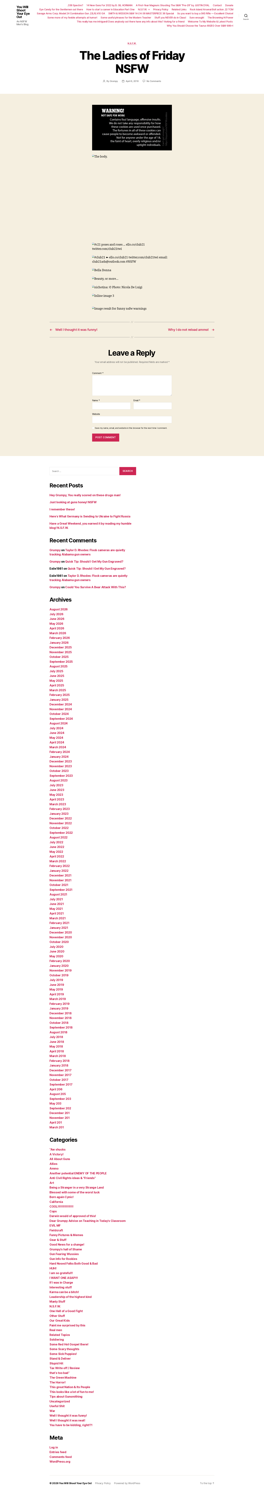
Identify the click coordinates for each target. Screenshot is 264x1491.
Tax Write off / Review (65, 1368)
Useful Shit (57, 1406)
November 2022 (61, 823)
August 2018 (58, 1032)
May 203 (55, 1103)
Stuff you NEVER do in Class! (170, 17)
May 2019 (56, 989)
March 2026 (58, 633)
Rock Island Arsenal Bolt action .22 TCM (211, 9)
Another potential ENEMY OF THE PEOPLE (78, 1173)
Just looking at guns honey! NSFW (73, 502)
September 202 (60, 1108)
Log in (54, 1447)
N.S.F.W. (142, 9)
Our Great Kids (60, 1320)
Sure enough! (196, 17)
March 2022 (58, 861)
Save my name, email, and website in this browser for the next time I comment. (131, 428)
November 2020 (61, 937)
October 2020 (59, 942)
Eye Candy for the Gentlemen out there (61, 9)
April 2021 (57, 913)
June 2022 (57, 847)
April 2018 (57, 1051)
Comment (98, 373)
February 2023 (60, 809)
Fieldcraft (56, 1230)
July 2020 (56, 947)
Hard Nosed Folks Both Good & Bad (74, 1263)
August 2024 (59, 723)
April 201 (56, 1122)
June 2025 (57, 676)
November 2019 (61, 970)
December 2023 (61, 761)
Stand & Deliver (60, 1358)
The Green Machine (63, 1377)
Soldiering (57, 1339)
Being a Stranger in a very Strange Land (77, 1187)
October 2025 (59, 657)
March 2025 (58, 690)
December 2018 (61, 1013)
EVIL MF (55, 1225)
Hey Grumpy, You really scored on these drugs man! (85, 495)
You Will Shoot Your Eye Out (23, 12)
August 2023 (59, 780)
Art (52, 1183)
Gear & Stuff (58, 1240)
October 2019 (59, 975)
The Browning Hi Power (220, 17)
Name (96, 400)
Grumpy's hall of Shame (66, 1249)
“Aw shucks (57, 1149)
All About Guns (60, 1159)
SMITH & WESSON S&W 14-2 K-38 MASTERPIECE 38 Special (141, 13)
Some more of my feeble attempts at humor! (72, 17)
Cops (53, 1211)
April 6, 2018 (132, 81)
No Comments (154, 81)
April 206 (56, 1089)
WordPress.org (60, 1461)
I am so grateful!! (61, 1273)
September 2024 (61, 718)
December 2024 (61, 704)
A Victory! (56, 1154)
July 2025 (56, 671)
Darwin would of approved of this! (73, 1216)
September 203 (60, 1099)
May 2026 (56, 623)
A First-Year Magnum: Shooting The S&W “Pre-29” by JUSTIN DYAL (173, 5)
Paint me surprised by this (67, 1325)
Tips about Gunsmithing (66, 1396)
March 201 (57, 1127)
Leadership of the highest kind (71, 1297)
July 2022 (56, 842)
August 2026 (59, 609)
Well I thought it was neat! (67, 1420)
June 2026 (57, 619)
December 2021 (61, 875)
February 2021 (59, 923)
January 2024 (59, 756)
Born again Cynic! (61, 1197)
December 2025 (61, 647)
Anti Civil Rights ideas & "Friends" (73, 1178)
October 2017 (59, 1080)
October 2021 (59, 885)
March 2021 (58, 918)
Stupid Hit (56, 1363)
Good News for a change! (67, 1244)
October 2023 (59, 771)
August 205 (58, 1094)
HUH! (53, 1268)
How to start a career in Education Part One (110, 9)
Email (136, 400)
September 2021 (61, 889)
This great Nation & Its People (70, 1387)
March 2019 (58, 999)
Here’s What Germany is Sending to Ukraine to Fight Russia (90, 516)
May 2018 (56, 1046)
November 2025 (61, 652)
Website (96, 414)
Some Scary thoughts (64, 1349)
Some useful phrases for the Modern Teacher (126, 17)
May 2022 (56, 851)
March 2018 (58, 1056)
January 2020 (59, 966)
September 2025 (61, 661)
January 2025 (59, 699)
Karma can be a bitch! (64, 1292)
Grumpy (114, 81)
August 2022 (59, 837)
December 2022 (61, 818)
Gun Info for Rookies (63, 1259)
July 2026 (56, 614)
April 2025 (57, 685)
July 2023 (56, 785)
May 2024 (56, 737)
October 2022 (59, 828)
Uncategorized (60, 1401)
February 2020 (60, 961)
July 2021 (56, 899)
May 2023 (56, 794)
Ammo (54, 1168)
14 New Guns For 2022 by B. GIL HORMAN (109, 5)
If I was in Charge (61, 1282)
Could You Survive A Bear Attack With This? (95, 587)
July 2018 (56, 1037)
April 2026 (57, 628)
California (56, 1202)
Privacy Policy (160, 9)
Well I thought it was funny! (68, 1415)
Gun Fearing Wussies (64, 1254)
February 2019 (60, 1004)
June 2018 (57, 1042)
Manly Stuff (57, 1301)
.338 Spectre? (75, 5)
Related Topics (60, 1335)
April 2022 (57, 856)
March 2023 (58, 804)
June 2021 (57, 904)
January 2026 (59, 642)
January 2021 (59, 927)
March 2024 (58, 747)
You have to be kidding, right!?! (71, 1425)
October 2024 (59, 714)
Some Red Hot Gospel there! (69, 1344)
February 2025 (60, 695)
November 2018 (61, 1018)
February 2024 (60, 752)
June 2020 (57, 951)
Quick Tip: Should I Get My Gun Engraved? (94, 561)
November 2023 (61, 766)
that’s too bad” (60, 1373)
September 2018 (61, 1027)
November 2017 (61, 1075)
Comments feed (61, 1457)
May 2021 (56, 908)
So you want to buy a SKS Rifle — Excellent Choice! (205, 13)
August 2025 (59, 666)
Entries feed (58, 1452)
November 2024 (61, 709)
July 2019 (56, 980)
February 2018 (60, 1061)
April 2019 (57, 994)
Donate (229, 5)
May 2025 (56, 680)
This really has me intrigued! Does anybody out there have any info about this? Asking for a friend (130, 21)
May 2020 (56, 956)
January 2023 (59, 813)
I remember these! (62, 509)
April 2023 (57, 799)
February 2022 (60, 866)
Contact (217, 5)
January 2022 (59, 870)
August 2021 (58, 894)
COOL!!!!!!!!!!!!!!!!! (61, 1206)
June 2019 (57, 985)
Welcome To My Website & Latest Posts (210, 21)
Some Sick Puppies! (63, 1354)
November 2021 (61, 880)
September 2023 (61, 775)
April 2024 (57, 742)
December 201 (60, 1113)
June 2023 (57, 790)
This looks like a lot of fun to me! (72, 1392)
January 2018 (59, 1065)
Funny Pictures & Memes (66, 1235)
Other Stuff (57, 1316)
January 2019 (59, 1008)
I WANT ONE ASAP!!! (64, 1278)
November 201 (60, 1118)
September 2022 (61, 832)
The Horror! (58, 1382)
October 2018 (59, 1023)
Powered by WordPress (127, 1483)
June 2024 (57, 733)
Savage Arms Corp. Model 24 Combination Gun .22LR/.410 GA (71, 13)
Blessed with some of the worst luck (75, 1192)
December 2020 (61, 932)
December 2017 (61, 1070)
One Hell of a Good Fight (66, 1311)
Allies (53, 1164)
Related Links (179, 9)
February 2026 (60, 638)
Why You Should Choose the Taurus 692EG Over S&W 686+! (200, 25)
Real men (56, 1330)
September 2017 (61, 1084)
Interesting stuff (61, 1287)
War (52, 1411)
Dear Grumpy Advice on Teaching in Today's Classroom (88, 1221)
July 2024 (56, 728)
